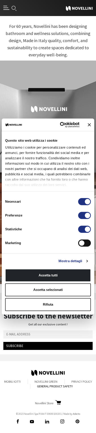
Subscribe (14, 346)
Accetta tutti (48, 275)
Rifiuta (48, 304)
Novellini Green (46, 382)
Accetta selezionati (48, 290)
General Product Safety (55, 386)
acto (76, 413)
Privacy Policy (81, 382)
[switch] (84, 215)
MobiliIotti (12, 382)
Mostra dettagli (70, 261)
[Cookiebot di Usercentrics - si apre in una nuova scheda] (60, 125)
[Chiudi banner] (89, 124)
